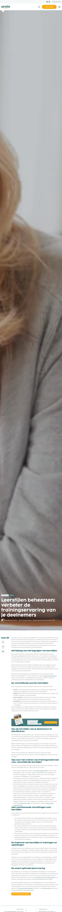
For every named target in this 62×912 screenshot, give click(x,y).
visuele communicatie (41, 770)
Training (11, 595)
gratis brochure (47, 888)
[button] (59, 7)
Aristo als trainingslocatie (26, 888)
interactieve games (25, 803)
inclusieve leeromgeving (50, 676)
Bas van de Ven (12, 620)
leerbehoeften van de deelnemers (45, 877)
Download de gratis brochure (21, 894)
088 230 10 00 (56, 2)
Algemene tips (5, 595)
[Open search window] (39, 7)
